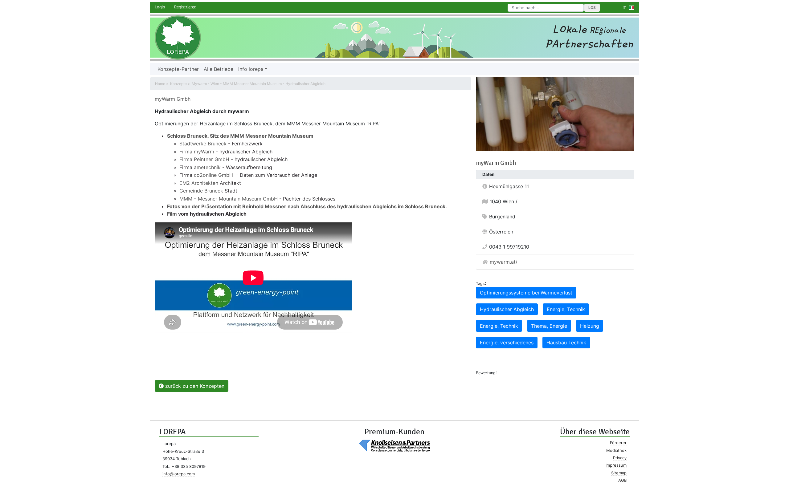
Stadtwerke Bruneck (203, 143)
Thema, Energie (549, 326)
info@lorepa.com (178, 473)
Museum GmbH (259, 199)
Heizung (589, 326)
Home (160, 83)
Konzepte (178, 83)
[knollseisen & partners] (394, 445)
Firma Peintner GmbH (204, 159)
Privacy (620, 457)
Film (172, 214)
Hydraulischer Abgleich (507, 309)
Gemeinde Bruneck (201, 191)
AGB (622, 480)
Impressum (616, 465)
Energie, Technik (566, 309)
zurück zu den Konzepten (194, 386)
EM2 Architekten (198, 183)
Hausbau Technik (566, 342)
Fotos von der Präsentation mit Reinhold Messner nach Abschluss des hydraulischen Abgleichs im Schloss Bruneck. (307, 206)
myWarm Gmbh (172, 99)
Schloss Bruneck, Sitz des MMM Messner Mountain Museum (240, 136)
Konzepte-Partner (178, 69)
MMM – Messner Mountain (209, 199)
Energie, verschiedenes (506, 342)
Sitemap (619, 472)
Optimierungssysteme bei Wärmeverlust (526, 293)
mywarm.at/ (503, 262)
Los (592, 7)
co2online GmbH (213, 175)
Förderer (618, 442)
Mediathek (616, 450)
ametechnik (207, 167)
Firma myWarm (196, 151)
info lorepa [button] (251, 69)
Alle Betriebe (218, 69)
